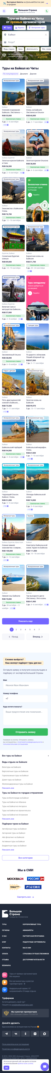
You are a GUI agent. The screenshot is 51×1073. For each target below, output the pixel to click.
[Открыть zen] (35, 1034)
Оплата (5, 954)
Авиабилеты (28, 930)
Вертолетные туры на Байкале (15, 771)
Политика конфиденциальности (16, 1049)
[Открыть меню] (4, 11)
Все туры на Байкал (12, 755)
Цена (20, 49)
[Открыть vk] (16, 1034)
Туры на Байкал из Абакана (14, 802)
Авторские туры (38, 28)
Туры (9, 28)
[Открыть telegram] (6, 1034)
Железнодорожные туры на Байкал (17, 784)
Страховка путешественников (36, 954)
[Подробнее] (24, 984)
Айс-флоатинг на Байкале (13, 837)
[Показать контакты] (47, 11)
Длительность (32, 49)
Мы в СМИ (27, 948)
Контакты (6, 948)
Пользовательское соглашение (15, 1044)
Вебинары (6, 965)
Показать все (8, 788)
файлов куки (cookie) (25, 1063)
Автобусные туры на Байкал (14, 829)
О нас (4, 936)
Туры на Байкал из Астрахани (15, 815)
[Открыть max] (44, 1034)
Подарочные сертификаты (34, 942)
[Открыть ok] (25, 1034)
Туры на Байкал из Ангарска (14, 806)
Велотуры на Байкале (11, 767)
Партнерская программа (33, 936)
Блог (4, 942)
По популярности (10, 74)
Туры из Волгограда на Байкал (15, 798)
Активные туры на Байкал (13, 841)
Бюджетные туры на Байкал (14, 846)
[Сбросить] (45, 34)
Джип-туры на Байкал (11, 780)
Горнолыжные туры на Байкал (15, 775)
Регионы (5, 930)
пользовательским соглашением (15, 744)
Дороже (33, 74)
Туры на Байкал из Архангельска (16, 810)
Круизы (21, 28)
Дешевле (24, 74)
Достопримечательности (33, 960)
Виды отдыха (9, 49)
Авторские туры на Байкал (13, 833)
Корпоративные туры (32, 924)
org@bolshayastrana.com (22, 1005)
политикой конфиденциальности (30, 742)
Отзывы (5, 960)
